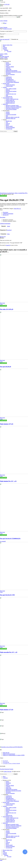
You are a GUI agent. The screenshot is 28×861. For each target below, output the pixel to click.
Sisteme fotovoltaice (10, 84)
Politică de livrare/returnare (9, 753)
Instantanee (8, 64)
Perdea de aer (9, 78)
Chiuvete (8, 123)
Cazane (7, 65)
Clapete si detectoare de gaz (12, 99)
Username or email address (6, 31)
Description (5, 212)
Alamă (8, 226)
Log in (2, 36)
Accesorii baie (9, 128)
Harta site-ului (6, 752)
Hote (7, 115)
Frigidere (8, 113)
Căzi (7, 122)
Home (1, 193)
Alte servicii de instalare (11, 109)
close (1, 860)
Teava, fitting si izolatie (11, 88)
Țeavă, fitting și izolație (16, 193)
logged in (8, 245)
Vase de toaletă (9, 126)
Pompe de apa (9, 96)
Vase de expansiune (10, 74)
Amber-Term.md (7, 771)
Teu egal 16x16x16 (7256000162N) (10, 538)
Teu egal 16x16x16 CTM (7, 595)
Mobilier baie (9, 121)
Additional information (8, 213)
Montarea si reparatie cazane (12, 105)
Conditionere (9, 77)
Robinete (8, 90)
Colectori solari (9, 86)
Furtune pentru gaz (10, 100)
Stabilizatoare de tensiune (11, 70)
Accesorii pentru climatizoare (12, 82)
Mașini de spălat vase (10, 118)
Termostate (8, 73)
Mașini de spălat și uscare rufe (12, 117)
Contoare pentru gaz (10, 101)
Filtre (7, 95)
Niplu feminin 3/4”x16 (6, 424)
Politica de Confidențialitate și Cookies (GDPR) (14, 755)
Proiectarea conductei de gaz (12, 108)
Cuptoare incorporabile (11, 114)
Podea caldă (8, 69)
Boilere (7, 62)
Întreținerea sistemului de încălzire (13, 71)
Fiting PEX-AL (17, 208)
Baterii (7, 125)
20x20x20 (9, 230)
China (8, 234)
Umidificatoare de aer (11, 80)
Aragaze (8, 112)
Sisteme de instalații (10, 127)
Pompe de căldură (10, 66)
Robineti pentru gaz (10, 103)
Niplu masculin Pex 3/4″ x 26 (8, 652)
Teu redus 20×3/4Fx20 (6, 309)
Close (1, 304)
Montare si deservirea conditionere (13, 106)
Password (2, 34)
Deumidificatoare (10, 79)
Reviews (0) (5, 215)
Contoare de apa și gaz (11, 93)
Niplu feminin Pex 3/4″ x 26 (8, 481)
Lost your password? (4, 39)
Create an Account (7, 28)
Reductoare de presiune (11, 91)
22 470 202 (6, 4)
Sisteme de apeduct (7, 193)
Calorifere (8, 68)
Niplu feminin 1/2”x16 (6, 709)
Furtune (7, 92)
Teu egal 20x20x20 (5, 366)
